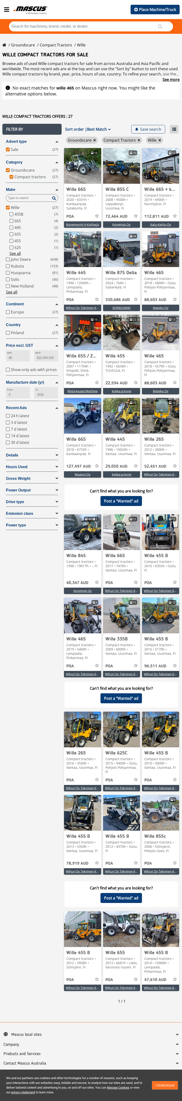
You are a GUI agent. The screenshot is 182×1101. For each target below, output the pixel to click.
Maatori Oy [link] (83, 474)
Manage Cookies (118, 1087)
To (36, 389)
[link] (82, 166)
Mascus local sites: (26, 1034)
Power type (16, 525)
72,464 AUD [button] (116, 216)
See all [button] (15, 253)
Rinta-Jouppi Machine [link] (83, 391)
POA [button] (70, 216)
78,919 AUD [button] (77, 863)
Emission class (19, 513)
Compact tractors (56, 45)
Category (14, 162)
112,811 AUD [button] (156, 216)
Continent (15, 304)
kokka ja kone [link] (121, 391)
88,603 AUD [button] (155, 300)
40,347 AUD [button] (77, 583)
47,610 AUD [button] (155, 980)
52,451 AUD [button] (155, 466)
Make (10, 190)
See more (171, 79)
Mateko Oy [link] (160, 308)
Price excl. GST (19, 345)
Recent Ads (16, 408)
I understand (164, 1085)
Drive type (15, 502)
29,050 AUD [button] (116, 466)
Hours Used (16, 467)
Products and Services (22, 1054)
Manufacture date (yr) (25, 382)
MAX (38, 353)
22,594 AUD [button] (116, 383)
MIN (9, 353)
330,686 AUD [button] (117, 300)
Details (12, 455)
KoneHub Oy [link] (121, 224)
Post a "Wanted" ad (121, 501)
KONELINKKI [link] (122, 308)
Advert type (16, 141)
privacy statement (23, 1092)
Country (13, 325)
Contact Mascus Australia (25, 1063)
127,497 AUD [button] (78, 466)
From (10, 389)
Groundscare (23, 45)
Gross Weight (18, 478)
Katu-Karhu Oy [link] (160, 224)
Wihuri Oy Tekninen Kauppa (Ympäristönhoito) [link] (99, 308)
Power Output (18, 490)
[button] (32, 129)
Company (11, 1044)
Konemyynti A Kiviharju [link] (82, 224)
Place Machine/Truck (157, 9)
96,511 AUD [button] (155, 666)
